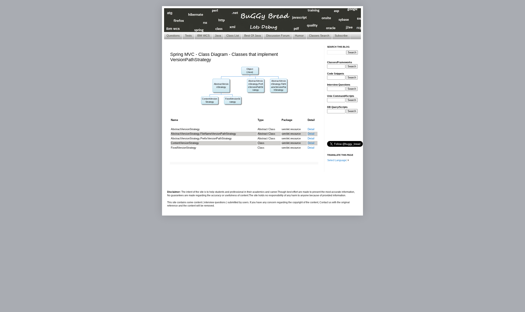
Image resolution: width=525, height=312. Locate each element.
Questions (173, 35)
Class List (232, 35)
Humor (299, 35)
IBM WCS (203, 35)
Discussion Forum (278, 35)
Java (218, 35)
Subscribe (341, 35)
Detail (311, 129)
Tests (188, 35)
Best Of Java (252, 35)
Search (352, 66)
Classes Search (319, 35)
